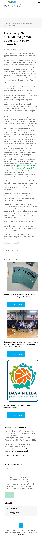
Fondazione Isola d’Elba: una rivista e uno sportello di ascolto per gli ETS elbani (20, 295)
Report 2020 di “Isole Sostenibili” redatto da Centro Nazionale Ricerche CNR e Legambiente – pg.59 (20, 168)
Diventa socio (13, 508)
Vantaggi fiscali (14, 513)
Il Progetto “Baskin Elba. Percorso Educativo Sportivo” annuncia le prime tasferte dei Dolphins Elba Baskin (21, 344)
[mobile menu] (39, 3)
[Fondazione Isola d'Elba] (12, 3)
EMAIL (7, 468)
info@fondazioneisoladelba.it (19, 449)
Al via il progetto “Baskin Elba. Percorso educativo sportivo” (19, 406)
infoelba (21, 535)
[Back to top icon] (21, 525)
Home (6, 21)
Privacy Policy (9, 455)
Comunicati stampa (18, 21)
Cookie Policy (20, 455)
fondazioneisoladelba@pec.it (18, 451)
